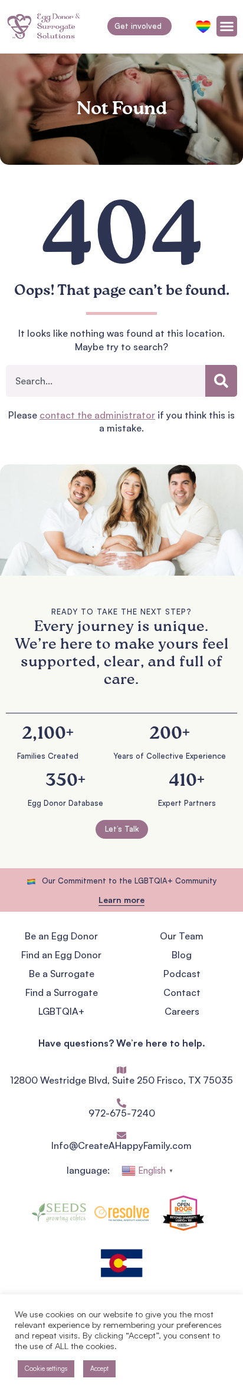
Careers (182, 1011)
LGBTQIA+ (61, 1011)
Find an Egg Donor (61, 955)
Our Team (181, 936)
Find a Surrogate (61, 992)
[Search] (221, 381)
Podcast (182, 973)
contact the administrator (97, 415)
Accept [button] (99, 1368)
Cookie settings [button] (46, 1368)
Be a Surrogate (61, 973)
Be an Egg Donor (61, 936)
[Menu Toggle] (226, 26)
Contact (182, 992)
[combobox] (105, 381)
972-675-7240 (121, 1113)
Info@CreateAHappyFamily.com (121, 1145)
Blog (182, 955)
